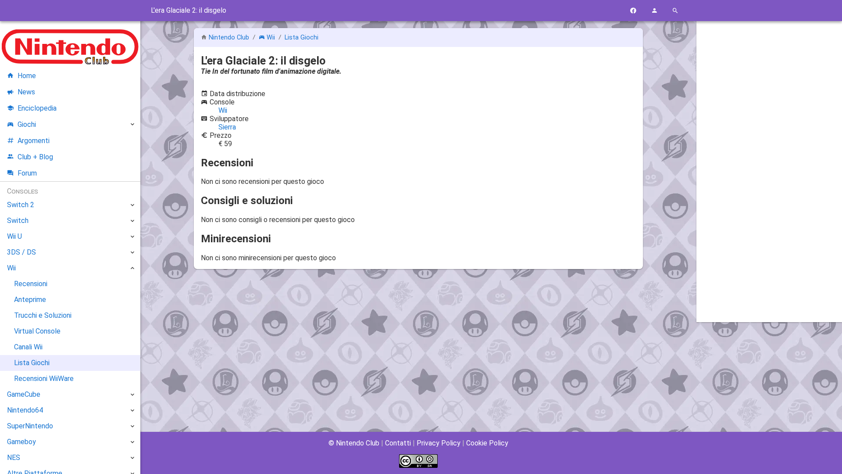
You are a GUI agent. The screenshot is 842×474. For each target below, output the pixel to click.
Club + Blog (35, 157)
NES (13, 457)
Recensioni (30, 284)
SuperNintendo (30, 426)
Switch (18, 220)
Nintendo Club (229, 37)
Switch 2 (20, 205)
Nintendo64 (25, 410)
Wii (271, 37)
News (26, 92)
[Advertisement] (769, 161)
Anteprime (30, 299)
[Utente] (654, 11)
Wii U (14, 236)
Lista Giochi (301, 37)
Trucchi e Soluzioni (42, 315)
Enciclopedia (37, 108)
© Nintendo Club (353, 443)
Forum (27, 173)
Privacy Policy (438, 443)
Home (27, 76)
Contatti (398, 443)
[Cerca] (675, 11)
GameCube (23, 394)
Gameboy (21, 442)
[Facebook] (633, 11)
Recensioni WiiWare (44, 378)
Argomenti (34, 140)
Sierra (227, 127)
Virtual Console (37, 331)
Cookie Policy (487, 443)
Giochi (27, 124)
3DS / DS (21, 252)
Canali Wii (28, 347)
